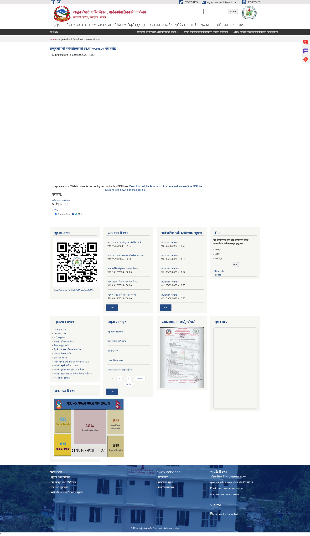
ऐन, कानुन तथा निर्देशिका (63, 482)
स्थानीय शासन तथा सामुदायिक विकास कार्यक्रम (73, 373)
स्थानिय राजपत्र (223, 25)
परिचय (68, 25)
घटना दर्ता (163, 477)
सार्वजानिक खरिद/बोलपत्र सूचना (67, 492)
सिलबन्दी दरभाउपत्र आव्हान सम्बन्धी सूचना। (147, 32)
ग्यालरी (193, 25)
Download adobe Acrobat (144, 186)
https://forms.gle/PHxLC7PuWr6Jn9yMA (73, 290)
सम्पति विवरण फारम (115, 360)
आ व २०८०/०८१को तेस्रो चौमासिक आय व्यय (126, 255)
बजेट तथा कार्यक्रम (61, 200)
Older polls (218, 271)
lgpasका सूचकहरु (115, 331)
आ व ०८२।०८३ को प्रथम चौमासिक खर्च (124, 242)
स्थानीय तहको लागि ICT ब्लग (66, 365)
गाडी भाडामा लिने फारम (117, 341)
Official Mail (60, 333)
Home (53, 39)
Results (217, 274)
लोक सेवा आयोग (60, 357)
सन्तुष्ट (218, 249)
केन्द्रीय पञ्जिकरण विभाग (64, 341)
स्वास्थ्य (241, 25)
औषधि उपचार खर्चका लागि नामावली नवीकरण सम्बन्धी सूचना (251, 32)
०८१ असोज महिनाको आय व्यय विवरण (123, 281)
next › (140, 378)
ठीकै (217, 254)
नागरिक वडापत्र (166, 487)
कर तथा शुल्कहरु (59, 487)
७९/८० (55, 210)
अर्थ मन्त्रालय (59, 337)
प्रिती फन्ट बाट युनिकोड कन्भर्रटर (67, 349)
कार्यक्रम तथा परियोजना (110, 25)
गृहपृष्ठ (57, 25)
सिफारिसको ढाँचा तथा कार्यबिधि (120, 369)
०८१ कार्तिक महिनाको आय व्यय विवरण (123, 268)
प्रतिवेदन (180, 25)
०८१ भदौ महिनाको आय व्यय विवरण (122, 294)
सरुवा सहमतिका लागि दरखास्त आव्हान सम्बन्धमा (196, 32)
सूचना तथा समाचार (60, 477)
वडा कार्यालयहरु (85, 25)
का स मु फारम (113, 350)
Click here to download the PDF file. (125, 190)
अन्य (112, 307)
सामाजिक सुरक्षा (165, 482)
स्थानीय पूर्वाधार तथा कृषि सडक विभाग (69, 369)
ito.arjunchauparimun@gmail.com (225, 494)
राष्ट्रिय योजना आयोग (62, 353)
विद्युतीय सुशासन (136, 25)
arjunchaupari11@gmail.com (230, 488)
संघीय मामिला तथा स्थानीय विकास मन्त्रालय (71, 361)
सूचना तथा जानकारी (160, 25)
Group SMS (60, 329)
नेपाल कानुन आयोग (61, 345)
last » (129, 384)
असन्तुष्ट (219, 258)
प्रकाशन (205, 25)
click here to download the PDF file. (182, 186)
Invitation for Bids (170, 242)
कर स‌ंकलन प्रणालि (62, 377)
